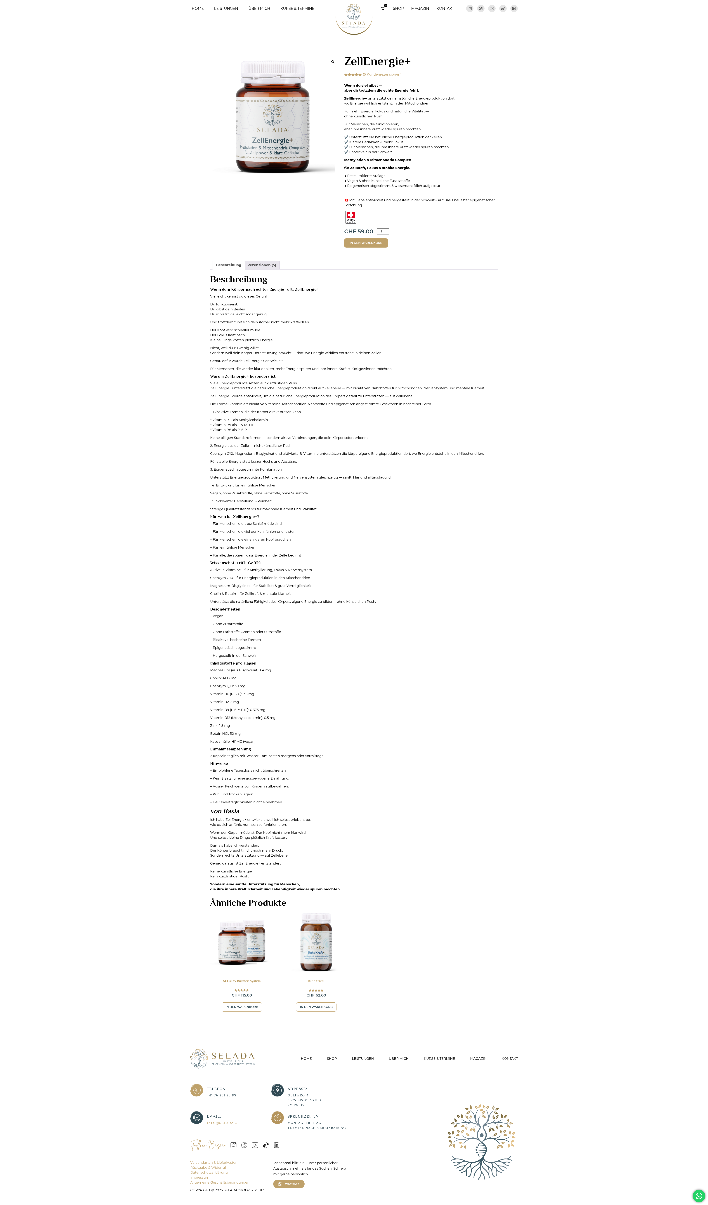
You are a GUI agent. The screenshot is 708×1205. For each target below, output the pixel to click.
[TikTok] (503, 8)
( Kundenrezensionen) (382, 74)
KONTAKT (445, 8)
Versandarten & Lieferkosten (213, 1163)
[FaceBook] (481, 8)
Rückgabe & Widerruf (208, 1168)
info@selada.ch (223, 1123)
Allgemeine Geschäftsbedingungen (219, 1182)
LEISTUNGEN (226, 8)
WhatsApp (292, 1184)
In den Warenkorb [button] (241, 1007)
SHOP (332, 1059)
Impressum (199, 1178)
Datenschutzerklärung (209, 1173)
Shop (398, 8)
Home (198, 8)
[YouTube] (492, 8)
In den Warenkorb (366, 243)
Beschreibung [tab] (228, 265)
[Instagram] (469, 8)
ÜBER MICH (259, 8)
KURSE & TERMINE (297, 8)
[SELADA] (354, 18)
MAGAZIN (420, 8)
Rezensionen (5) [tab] (261, 265)
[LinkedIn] (514, 8)
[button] (333, 62)
